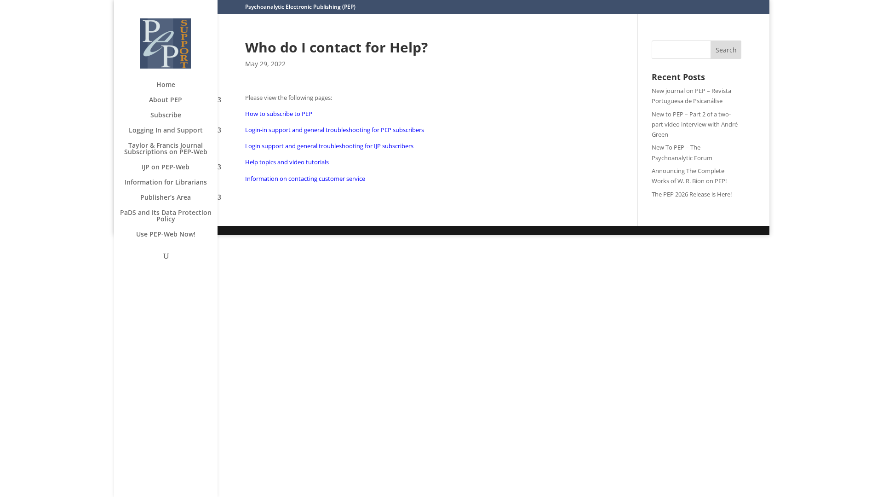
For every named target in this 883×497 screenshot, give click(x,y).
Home (165, 85)
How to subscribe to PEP (278, 114)
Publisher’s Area (165, 198)
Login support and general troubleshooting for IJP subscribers (329, 146)
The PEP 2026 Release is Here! (692, 194)
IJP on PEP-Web (165, 167)
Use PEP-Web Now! (165, 234)
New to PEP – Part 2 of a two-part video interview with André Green (695, 124)
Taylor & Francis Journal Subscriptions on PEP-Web (165, 149)
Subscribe (165, 115)
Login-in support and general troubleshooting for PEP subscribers (334, 130)
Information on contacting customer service (305, 178)
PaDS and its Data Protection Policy (166, 216)
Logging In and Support (166, 130)
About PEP (165, 100)
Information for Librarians (166, 182)
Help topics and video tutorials (287, 162)
